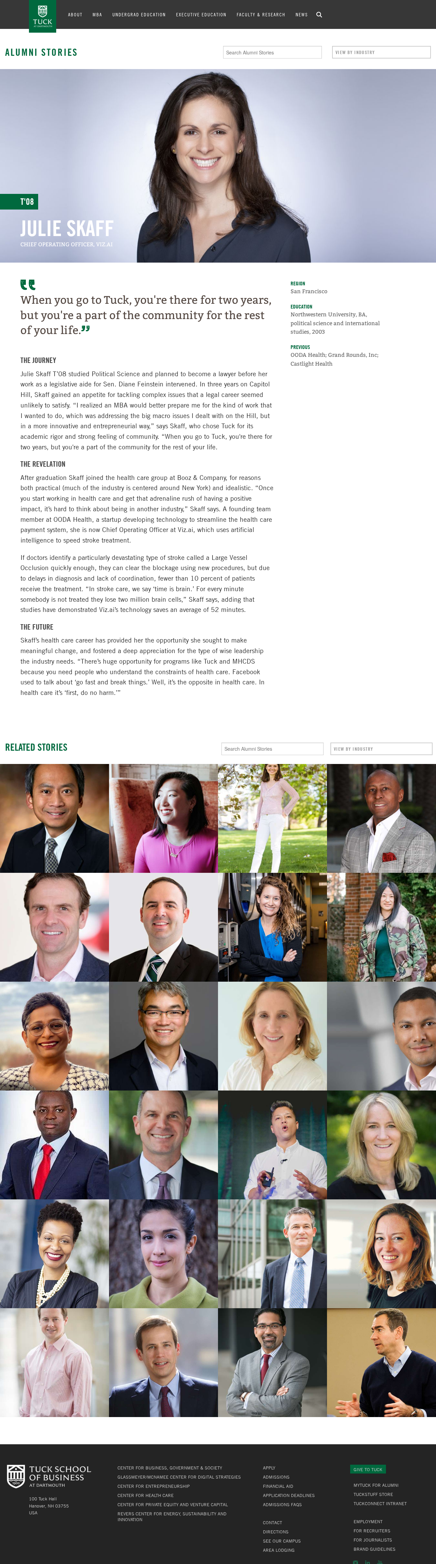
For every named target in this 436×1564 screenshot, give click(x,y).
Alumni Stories (41, 52)
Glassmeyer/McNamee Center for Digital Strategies (179, 1477)
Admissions (276, 1477)
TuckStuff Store (373, 1494)
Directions (276, 1531)
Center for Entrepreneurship (154, 1486)
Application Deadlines (289, 1495)
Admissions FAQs (282, 1504)
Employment (368, 1521)
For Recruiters (372, 1530)
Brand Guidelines (374, 1549)
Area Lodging (279, 1550)
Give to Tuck (368, 1469)
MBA (97, 14)
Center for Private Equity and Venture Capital (173, 1504)
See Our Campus (282, 1541)
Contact (272, 1522)
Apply (269, 1467)
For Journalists (373, 1540)
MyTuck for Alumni (376, 1485)
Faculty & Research (261, 14)
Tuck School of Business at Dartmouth (42, 16)
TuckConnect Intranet (380, 1503)
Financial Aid (278, 1486)
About (75, 14)
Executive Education (201, 14)
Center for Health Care (146, 1495)
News (302, 14)
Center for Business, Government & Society (170, 1467)
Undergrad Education (139, 14)
